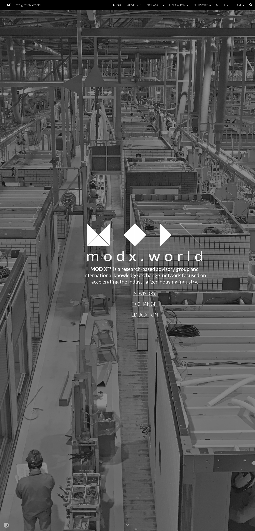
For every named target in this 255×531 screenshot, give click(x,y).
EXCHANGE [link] (153, 5)
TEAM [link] (237, 5)
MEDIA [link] (220, 5)
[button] (251, 5)
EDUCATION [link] (177, 5)
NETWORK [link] (201, 5)
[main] (145, 275)
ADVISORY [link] (134, 5)
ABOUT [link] (118, 5)
